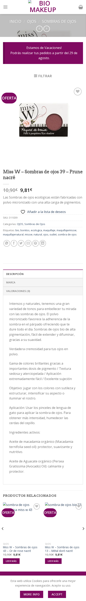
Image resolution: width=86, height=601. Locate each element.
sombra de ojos (67, 234)
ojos (45, 234)
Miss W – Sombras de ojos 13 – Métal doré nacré (62, 548)
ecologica (36, 230)
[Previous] (3, 536)
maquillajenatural (13, 234)
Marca (10, 282)
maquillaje (49, 230)
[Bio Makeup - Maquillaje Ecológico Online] (43, 7)
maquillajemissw (66, 230)
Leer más (11, 560)
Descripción (15, 274)
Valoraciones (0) (18, 291)
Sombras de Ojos (59, 21)
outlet (53, 234)
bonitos (25, 230)
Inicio (15, 21)
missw (28, 234)
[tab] (43, 274)
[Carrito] (80, 7)
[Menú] (5, 7)
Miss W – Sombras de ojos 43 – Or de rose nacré (20, 548)
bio (17, 230)
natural (38, 234)
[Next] (83, 536)
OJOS (31, 21)
